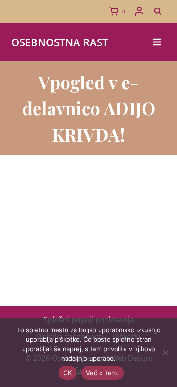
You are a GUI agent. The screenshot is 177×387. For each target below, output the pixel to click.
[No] (165, 352)
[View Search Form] (158, 11)
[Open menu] (157, 41)
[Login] (139, 11)
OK (67, 373)
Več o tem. (102, 373)
